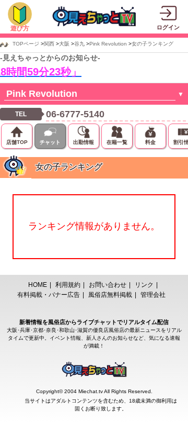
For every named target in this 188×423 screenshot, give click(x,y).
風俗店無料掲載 (110, 294)
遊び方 (19, 28)
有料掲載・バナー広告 (48, 294)
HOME (37, 284)
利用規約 (67, 284)
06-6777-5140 (75, 114)
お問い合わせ (107, 284)
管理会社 (153, 294)
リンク (144, 284)
